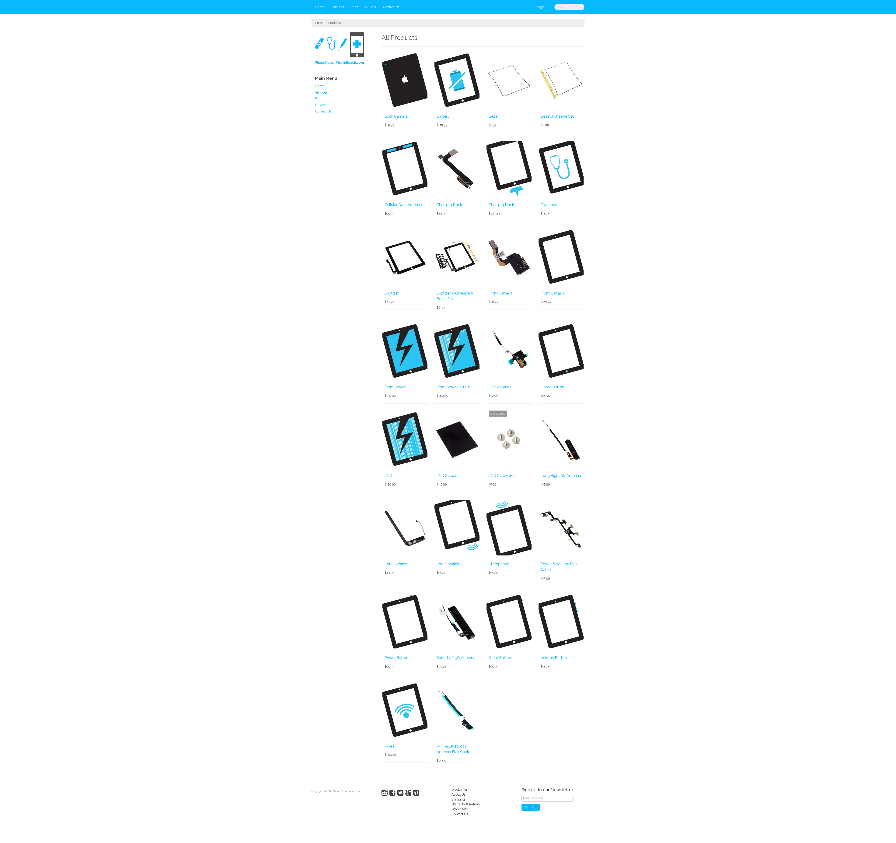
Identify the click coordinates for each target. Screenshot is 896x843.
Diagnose (549, 205)
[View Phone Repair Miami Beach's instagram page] (385, 792)
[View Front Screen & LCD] (457, 351)
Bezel (493, 116)
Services (337, 7)
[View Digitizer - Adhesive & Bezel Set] (457, 257)
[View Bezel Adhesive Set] (561, 80)
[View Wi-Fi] (404, 710)
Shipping (458, 799)
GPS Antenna (500, 387)
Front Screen (395, 387)
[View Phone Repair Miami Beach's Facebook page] (392, 792)
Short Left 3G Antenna (456, 658)
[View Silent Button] (509, 621)
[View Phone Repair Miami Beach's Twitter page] (400, 792)
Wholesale (460, 809)
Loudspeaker (396, 564)
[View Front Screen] (404, 351)
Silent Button (500, 658)
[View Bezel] (509, 80)
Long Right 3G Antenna (561, 475)
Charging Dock (449, 205)
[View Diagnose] (561, 168)
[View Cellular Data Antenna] (404, 168)
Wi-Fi (389, 746)
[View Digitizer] (404, 257)
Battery (443, 116)
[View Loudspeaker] (404, 527)
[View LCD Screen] (457, 439)
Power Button (396, 658)
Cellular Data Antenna (403, 205)
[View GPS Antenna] (509, 351)
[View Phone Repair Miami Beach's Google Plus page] (408, 792)
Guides (370, 7)
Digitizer (392, 293)
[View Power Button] (404, 621)
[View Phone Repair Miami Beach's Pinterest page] (416, 792)
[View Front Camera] (509, 257)
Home (319, 7)
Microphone (499, 564)
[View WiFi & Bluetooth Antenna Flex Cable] (457, 710)
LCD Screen (447, 475)
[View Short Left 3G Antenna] (457, 621)
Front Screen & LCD (454, 387)
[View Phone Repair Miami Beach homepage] (344, 49)
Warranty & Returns (466, 804)
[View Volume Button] (561, 621)
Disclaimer (459, 789)
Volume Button (554, 658)
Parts (354, 7)
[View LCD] (404, 439)
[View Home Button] (561, 351)
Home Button (552, 387)
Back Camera (396, 116)
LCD (388, 475)
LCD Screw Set (502, 475)
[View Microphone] (509, 527)
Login (540, 7)
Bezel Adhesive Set (557, 116)
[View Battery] (457, 80)
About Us (459, 794)
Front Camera (500, 293)
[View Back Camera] (404, 80)
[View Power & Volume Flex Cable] (561, 527)
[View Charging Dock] (457, 168)
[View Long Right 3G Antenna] (561, 439)
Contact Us (391, 7)
